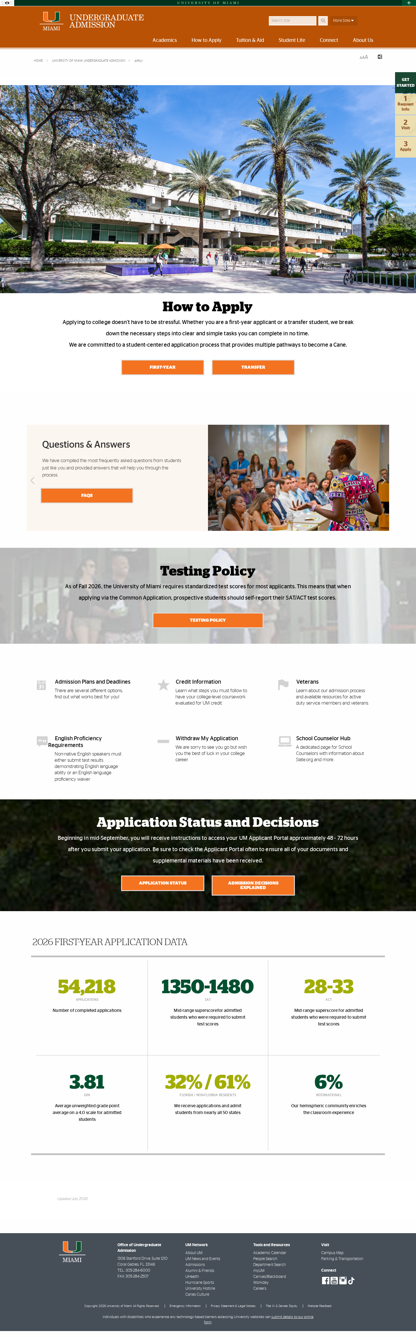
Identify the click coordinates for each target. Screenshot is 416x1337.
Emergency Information (185, 1306)
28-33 (328, 987)
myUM (258, 1271)
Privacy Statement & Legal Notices (233, 1306)
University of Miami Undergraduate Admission (89, 60)
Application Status (162, 883)
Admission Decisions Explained (253, 885)
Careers (259, 1289)
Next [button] (384, 480)
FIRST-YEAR (162, 367)
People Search (265, 1259)
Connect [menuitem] (329, 40)
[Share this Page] (377, 58)
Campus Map (332, 1253)
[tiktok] (351, 1281)
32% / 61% (207, 1083)
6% (329, 1083)
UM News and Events (202, 1259)
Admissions (195, 1265)
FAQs (87, 495)
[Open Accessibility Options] (7, 3)
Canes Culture (197, 1295)
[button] (403, 1321)
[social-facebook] (325, 1281)
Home (39, 60)
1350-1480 (208, 987)
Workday (261, 1283)
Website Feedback (320, 1306)
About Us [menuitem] (363, 40)
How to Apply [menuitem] (206, 40)
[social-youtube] (334, 1281)
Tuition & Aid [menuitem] (250, 40)
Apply (138, 61)
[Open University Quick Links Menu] (409, 3)
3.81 (87, 1083)
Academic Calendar (269, 1253)
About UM (193, 1253)
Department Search (269, 1265)
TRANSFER (253, 367)
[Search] (323, 20)
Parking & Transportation (342, 1259)
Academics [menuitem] (165, 40)
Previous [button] (32, 480)
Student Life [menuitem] (292, 40)
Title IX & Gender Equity (281, 1306)
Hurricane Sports (199, 1283)
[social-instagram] (343, 1281)
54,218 (87, 987)
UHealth (192, 1277)
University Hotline (200, 1289)
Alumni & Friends (199, 1271)
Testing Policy (208, 620)
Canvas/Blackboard (269, 1277)
